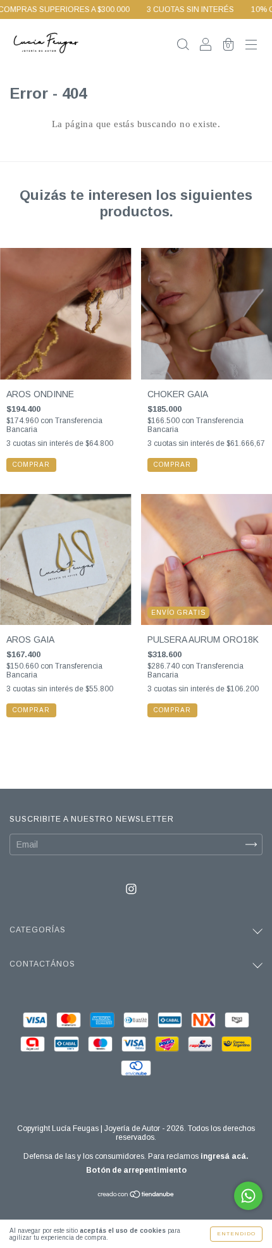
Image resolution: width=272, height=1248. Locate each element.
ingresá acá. (225, 1156)
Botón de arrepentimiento (136, 1170)
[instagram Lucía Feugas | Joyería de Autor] (131, 889)
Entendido (236, 1234)
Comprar (31, 464)
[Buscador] (182, 45)
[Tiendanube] (136, 1195)
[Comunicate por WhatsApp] (248, 1196)
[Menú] (251, 45)
